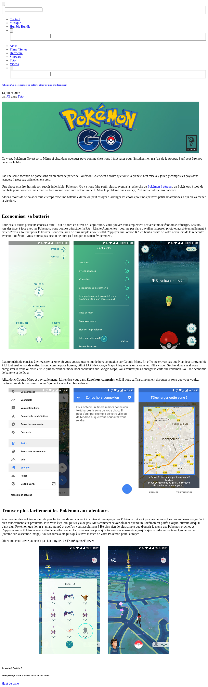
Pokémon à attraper (160, 186)
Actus (13, 45)
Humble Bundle (20, 26)
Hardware (16, 53)
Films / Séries (18, 49)
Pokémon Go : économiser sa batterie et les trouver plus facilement (34, 85)
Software (15, 56)
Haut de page (10, 683)
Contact (15, 19)
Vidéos (14, 64)
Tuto (13, 60)
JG (8, 96)
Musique (15, 23)
